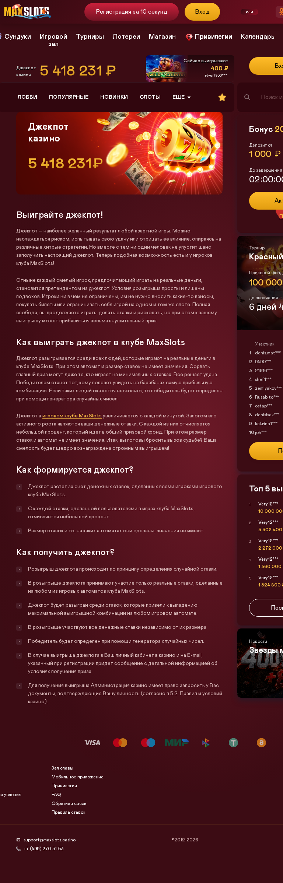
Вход (202, 12)
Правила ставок (68, 812)
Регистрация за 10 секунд (131, 12)
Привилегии (64, 786)
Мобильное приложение (78, 777)
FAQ (56, 794)
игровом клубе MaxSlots (72, 415)
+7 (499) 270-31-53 (43, 849)
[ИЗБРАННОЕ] (222, 97)
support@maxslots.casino (50, 840)
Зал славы (62, 768)
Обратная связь (69, 803)
